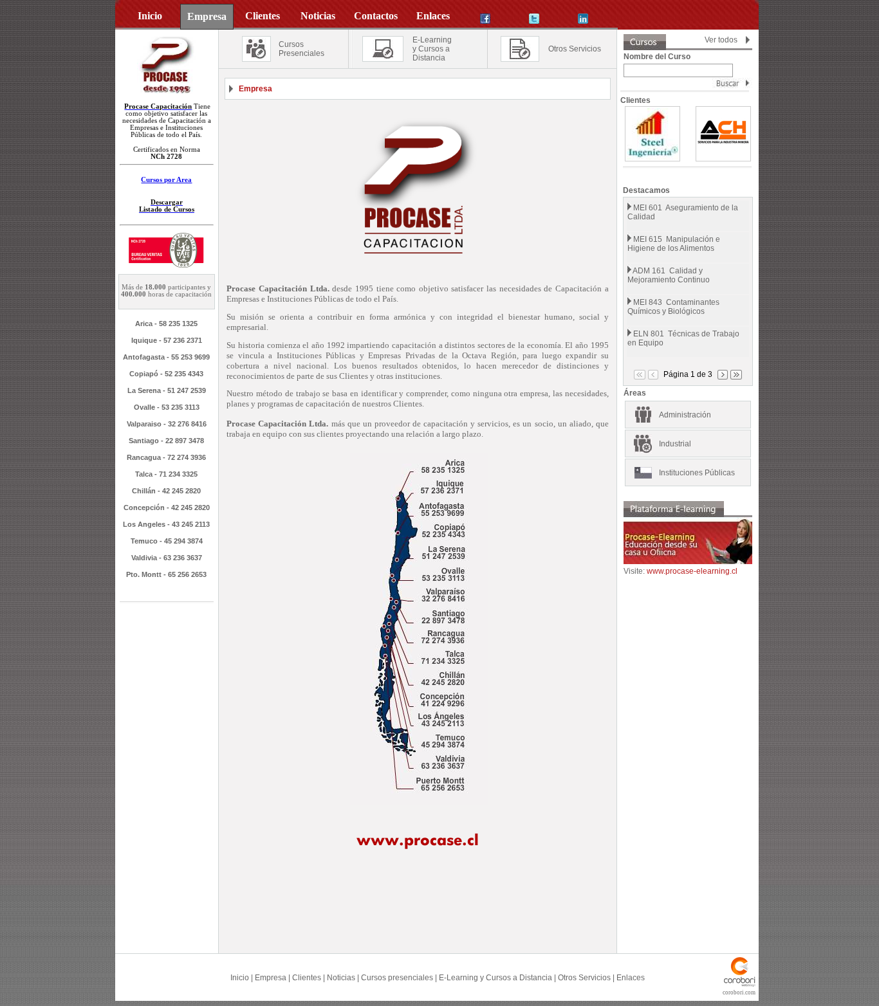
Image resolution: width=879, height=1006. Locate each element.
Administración (685, 414)
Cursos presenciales (397, 977)
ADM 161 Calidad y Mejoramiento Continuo (668, 275)
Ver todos (721, 39)
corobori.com (739, 992)
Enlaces (630, 977)
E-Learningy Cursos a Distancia (432, 48)
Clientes (306, 977)
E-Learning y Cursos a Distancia (495, 977)
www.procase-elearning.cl (692, 571)
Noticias (341, 977)
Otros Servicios (574, 48)
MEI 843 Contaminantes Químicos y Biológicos (673, 307)
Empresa (270, 977)
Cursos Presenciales (301, 49)
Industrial (675, 443)
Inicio (239, 977)
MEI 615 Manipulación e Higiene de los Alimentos (673, 244)
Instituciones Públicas (697, 472)
